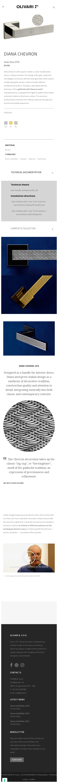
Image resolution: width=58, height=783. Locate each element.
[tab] (29, 173)
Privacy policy (42, 774)
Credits (32, 779)
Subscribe (17, 759)
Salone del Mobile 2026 (19, 705)
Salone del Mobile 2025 (19, 713)
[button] (29, 558)
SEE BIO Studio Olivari (13, 483)
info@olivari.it (20, 692)
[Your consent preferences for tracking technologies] (4, 780)
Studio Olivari (9, 62)
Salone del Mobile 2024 (19, 721)
